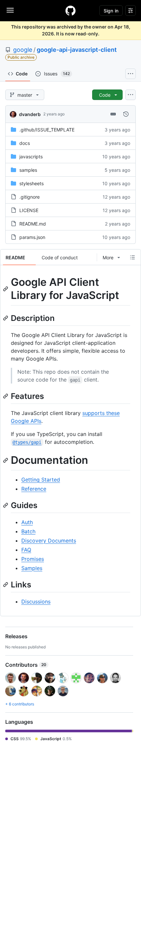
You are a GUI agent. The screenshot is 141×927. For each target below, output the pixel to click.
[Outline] (132, 257)
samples (28, 170)
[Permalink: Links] (6, 584)
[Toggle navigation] (10, 10)
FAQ (26, 549)
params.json (32, 237)
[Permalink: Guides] (6, 505)
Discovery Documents (48, 540)
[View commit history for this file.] (125, 114)
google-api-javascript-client (77, 49)
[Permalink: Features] (6, 396)
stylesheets (31, 183)
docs (24, 143)
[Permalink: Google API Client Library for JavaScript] (6, 288)
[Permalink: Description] (6, 318)
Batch (28, 531)
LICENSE (28, 210)
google (22, 49)
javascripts (31, 156)
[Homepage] (70, 10)
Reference (33, 488)
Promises (32, 559)
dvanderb (30, 114)
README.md (32, 224)
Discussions (35, 601)
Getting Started (40, 479)
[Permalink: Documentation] (6, 460)
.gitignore (29, 197)
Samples (31, 568)
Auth (27, 522)
